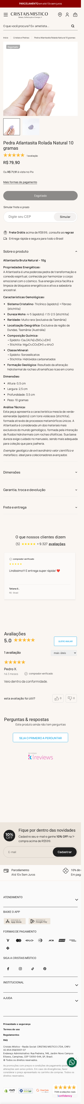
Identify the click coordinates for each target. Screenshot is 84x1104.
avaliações (57, 544)
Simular (65, 217)
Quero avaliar (65, 641)
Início (5, 37)
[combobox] (40, 26)
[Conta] (67, 15)
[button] (60, 14)
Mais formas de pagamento (20, 182)
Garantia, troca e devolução (24, 490)
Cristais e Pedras (21, 37)
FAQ (5, 1040)
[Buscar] (72, 26)
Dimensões (11, 472)
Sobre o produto (16, 251)
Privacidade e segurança (16, 1024)
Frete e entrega (15, 507)
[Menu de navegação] (5, 14)
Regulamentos (11, 1034)
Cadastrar (65, 852)
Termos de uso (11, 1029)
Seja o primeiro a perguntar (40, 738)
